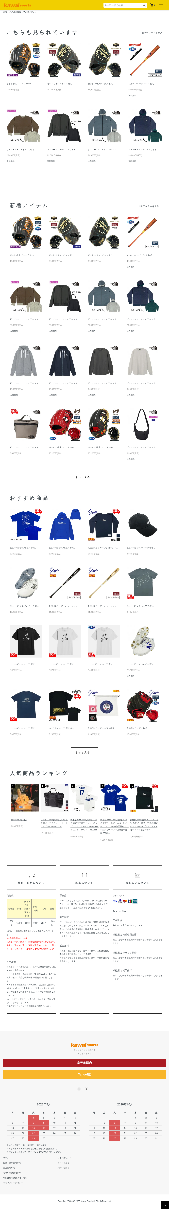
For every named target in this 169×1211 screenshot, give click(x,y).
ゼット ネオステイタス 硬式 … (60, 83)
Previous (15, 797)
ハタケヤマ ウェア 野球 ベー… (62, 728)
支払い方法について (12, 1172)
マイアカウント (64, 1157)
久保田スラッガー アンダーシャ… (103, 547)
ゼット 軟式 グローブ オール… (20, 83)
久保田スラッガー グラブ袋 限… (102, 728)
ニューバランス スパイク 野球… (24, 605)
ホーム (6, 1157)
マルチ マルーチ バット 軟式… (142, 83)
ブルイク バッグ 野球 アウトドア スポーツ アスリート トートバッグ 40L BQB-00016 (54, 823)
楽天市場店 (84, 1063)
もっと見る (82, 477)
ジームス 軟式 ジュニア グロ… (62, 447)
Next (153, 797)
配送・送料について (12, 1162)
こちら (19, 1006)
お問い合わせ (96, 903)
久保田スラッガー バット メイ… (63, 605)
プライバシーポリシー (13, 1182)
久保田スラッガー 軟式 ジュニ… (141, 728)
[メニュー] (161, 5)
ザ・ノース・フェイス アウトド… (22, 149)
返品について (9, 1167)
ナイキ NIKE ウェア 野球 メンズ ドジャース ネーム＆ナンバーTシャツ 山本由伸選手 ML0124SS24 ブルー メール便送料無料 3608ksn (114, 826)
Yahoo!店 (84, 1074)
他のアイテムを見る (152, 33)
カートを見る (63, 1162)
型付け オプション (19, 819)
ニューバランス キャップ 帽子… (141, 547)
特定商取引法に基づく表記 (15, 1177)
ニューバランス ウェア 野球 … (23, 547)
